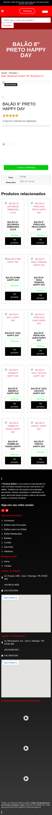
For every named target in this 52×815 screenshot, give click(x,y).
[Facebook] (6, 510)
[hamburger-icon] (45, 12)
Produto (13, 73)
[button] (26, 718)
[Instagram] (3, 510)
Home (4, 73)
